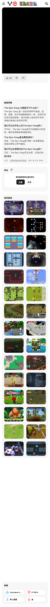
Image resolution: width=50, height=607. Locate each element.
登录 (29, 182)
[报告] (23, 78)
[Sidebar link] (3, 3)
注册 (20, 182)
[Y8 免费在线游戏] (12, 4)
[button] (7, 156)
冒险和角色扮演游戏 (18, 160)
